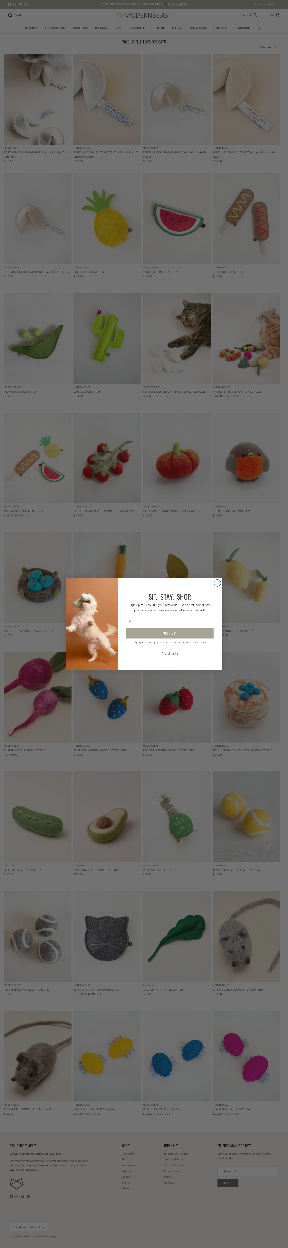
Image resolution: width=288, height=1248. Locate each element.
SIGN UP (169, 633)
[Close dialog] (217, 583)
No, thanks (170, 653)
